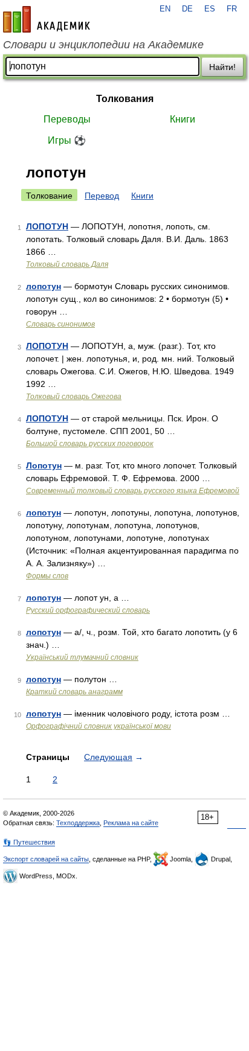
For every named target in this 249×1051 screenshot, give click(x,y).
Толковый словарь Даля (67, 264)
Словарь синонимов (60, 324)
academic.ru (46, 19)
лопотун (43, 286)
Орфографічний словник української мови (98, 726)
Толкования (125, 99)
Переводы (67, 119)
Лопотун (44, 465)
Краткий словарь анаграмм (74, 692)
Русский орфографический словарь (88, 610)
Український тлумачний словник (82, 657)
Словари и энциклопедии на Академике (103, 45)
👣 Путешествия (29, 842)
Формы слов (47, 576)
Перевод (102, 195)
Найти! (222, 67)
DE (187, 9)
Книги (182, 119)
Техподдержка (78, 822)
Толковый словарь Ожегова (73, 396)
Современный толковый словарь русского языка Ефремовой (132, 491)
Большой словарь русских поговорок (90, 443)
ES (209, 9)
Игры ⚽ (67, 140)
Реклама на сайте (130, 822)
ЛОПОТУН (47, 226)
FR (232, 9)
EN (165, 9)
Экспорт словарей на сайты (46, 859)
